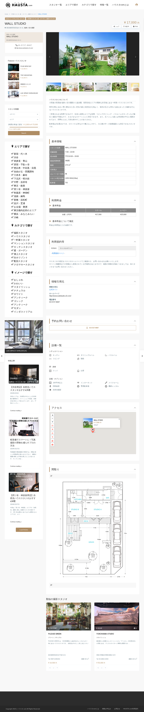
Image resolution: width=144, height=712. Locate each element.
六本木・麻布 (20, 175)
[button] (94, 431)
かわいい (8, 19)
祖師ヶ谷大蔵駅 (29, 28)
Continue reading (15, 410)
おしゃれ (18, 280)
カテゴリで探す (89, 5)
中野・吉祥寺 (20, 182)
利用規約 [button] (54, 248)
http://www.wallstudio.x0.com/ (60, 296)
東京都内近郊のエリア (25, 210)
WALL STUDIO (98, 420)
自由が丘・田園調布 (24, 171)
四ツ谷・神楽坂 (22, 189)
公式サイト (53, 289)
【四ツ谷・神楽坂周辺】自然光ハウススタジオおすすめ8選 (23, 498)
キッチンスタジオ (23, 247)
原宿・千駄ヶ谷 (22, 164)
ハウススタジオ (22, 236)
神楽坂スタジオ (25, 84)
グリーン (51, 637)
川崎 (16, 217)
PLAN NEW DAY (25, 66)
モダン (17, 308)
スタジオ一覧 (55, 5)
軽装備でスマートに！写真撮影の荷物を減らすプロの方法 (23, 442)
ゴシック (18, 301)
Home (6, 14)
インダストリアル (23, 311)
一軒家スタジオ (14, 14)
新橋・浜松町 (20, 200)
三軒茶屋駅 (53, 628)
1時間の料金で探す (15, 124)
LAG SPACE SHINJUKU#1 (16, 351)
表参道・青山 (20, 161)
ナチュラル (15, 19)
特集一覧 (104, 5)
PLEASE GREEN (54, 634)
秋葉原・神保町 (21, 193)
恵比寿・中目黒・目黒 (25, 168)
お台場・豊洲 (20, 207)
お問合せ (117, 709)
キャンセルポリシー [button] (66, 248)
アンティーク (21, 297)
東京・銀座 (19, 185)
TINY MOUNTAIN (26, 75)
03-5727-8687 (54, 302)
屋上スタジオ (21, 254)
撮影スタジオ (32, 14)
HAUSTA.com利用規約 (130, 709)
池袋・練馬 (19, 196)
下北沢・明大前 (21, 178)
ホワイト (18, 294)
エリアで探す (71, 5)
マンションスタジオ (24, 243)
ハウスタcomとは (120, 5)
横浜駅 (100, 628)
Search (23, 133)
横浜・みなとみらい (24, 214)
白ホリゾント (21, 257)
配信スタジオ (21, 261)
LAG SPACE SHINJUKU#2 (29, 93)
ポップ (22, 19)
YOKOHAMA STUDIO (105, 634)
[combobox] (24, 114)
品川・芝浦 (19, 203)
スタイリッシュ (101, 637)
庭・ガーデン (24, 14)
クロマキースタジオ (24, 264)
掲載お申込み (106, 709)
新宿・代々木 (20, 154)
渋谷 (16, 157)
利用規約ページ (58, 253)
